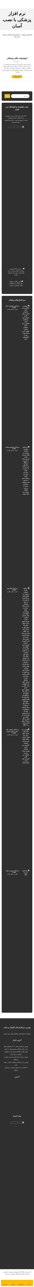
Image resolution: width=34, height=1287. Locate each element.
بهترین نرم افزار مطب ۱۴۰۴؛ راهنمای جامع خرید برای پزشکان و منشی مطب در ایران (16, 1048)
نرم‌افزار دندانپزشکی (25, 1033)
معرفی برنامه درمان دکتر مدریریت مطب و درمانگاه (16, 1058)
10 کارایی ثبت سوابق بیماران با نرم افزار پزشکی (16, 1069)
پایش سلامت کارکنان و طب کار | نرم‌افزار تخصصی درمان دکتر (16, 1053)
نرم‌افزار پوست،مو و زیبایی (11, 1033)
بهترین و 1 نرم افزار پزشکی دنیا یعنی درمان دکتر (16, 1064)
